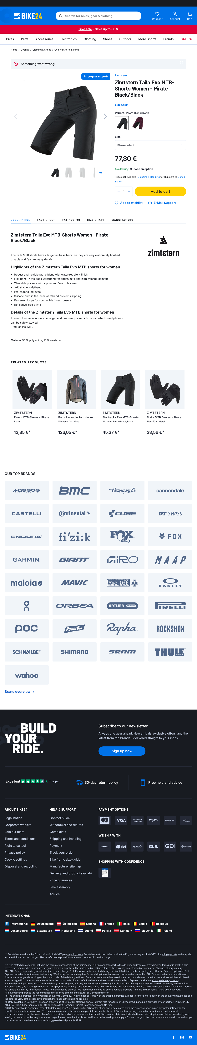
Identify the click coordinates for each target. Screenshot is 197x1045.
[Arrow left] (16, 389)
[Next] (105, 116)
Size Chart (121, 104)
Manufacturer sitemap (65, 866)
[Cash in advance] (186, 821)
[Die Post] (137, 847)
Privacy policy (15, 852)
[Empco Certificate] (104, 873)
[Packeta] (186, 847)
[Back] (15, 116)
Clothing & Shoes (42, 49)
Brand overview (18, 692)
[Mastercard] (104, 821)
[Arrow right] (48, 389)
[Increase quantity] (129, 191)
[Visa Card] (121, 821)
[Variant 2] (138, 123)
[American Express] (137, 821)
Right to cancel (15, 845)
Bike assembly (60, 887)
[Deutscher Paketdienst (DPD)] (121, 847)
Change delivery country (169, 968)
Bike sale (85, 29)
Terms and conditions (20, 839)
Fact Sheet (46, 219)
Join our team (14, 832)
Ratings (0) (71, 219)
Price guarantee (61, 880)
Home (14, 49)
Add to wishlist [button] (131, 203)
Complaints (58, 832)
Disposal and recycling (21, 866)
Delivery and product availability (72, 873)
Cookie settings (16, 859)
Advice (55, 894)
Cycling (25, 49)
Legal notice (13, 818)
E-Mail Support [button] (165, 202)
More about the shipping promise (70, 998)
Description (21, 219)
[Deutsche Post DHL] (104, 847)
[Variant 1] (122, 123)
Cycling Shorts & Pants (66, 49)
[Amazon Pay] (170, 821)
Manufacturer (124, 219)
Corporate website (18, 825)
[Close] (181, 62)
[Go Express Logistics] (170, 847)
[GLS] (153, 847)
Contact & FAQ (60, 818)
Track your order (62, 852)
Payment (56, 845)
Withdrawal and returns (66, 825)
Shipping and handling (66, 839)
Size (117, 136)
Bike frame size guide (65, 859)
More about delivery (169, 989)
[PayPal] (153, 821)
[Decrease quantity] (118, 191)
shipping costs (75, 954)
